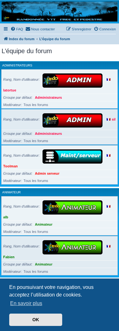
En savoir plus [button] (26, 303)
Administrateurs (17, 65)
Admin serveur (47, 173)
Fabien (9, 257)
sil (114, 119)
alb (5, 217)
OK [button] (35, 319)
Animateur (11, 192)
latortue (9, 90)
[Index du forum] (59, 12)
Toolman (10, 166)
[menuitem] (16, 29)
